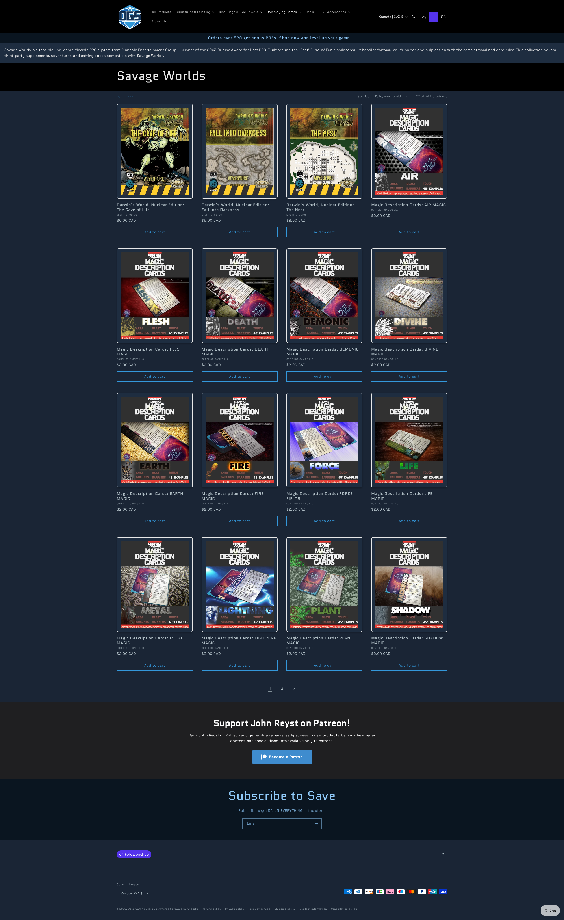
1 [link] (270, 688)
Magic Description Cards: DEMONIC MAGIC (322, 352)
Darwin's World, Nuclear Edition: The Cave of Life (150, 207)
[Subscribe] (316, 823)
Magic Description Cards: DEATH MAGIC (235, 352)
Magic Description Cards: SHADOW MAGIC (407, 640)
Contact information (313, 908)
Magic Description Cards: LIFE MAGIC (401, 496)
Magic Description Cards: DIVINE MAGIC (404, 352)
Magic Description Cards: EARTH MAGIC (150, 496)
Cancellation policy (344, 908)
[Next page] (294, 688)
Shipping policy (285, 908)
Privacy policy (234, 908)
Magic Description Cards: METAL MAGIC (150, 640)
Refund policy (211, 908)
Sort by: (364, 96)
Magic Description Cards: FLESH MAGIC (150, 352)
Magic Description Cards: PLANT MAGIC (319, 640)
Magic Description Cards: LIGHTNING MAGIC (239, 640)
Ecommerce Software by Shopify (176, 909)
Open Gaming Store (140, 909)
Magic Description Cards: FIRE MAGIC (232, 496)
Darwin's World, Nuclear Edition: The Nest (320, 207)
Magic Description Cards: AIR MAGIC (408, 205)
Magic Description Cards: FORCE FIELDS (319, 496)
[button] (195, 12)
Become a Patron (286, 756)
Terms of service (260, 908)
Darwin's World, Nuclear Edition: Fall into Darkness (235, 207)
